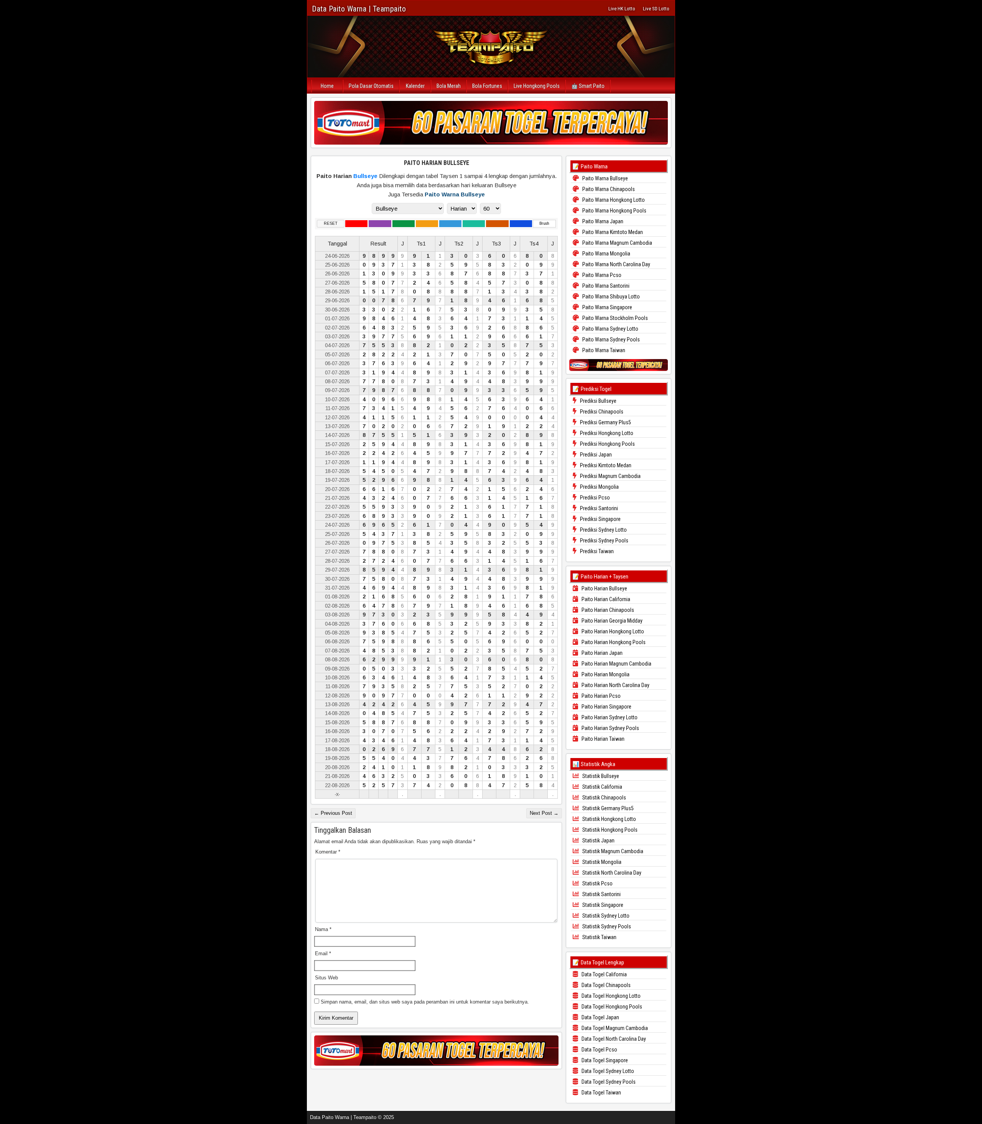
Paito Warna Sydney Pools (610, 339)
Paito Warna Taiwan (603, 350)
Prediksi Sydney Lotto (603, 530)
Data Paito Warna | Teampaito (359, 8)
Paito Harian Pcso (600, 696)
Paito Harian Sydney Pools (609, 728)
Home (327, 86)
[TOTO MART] (491, 123)
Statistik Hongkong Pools (609, 830)
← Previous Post (333, 813)
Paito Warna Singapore (606, 307)
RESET (331, 223)
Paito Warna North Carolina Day (615, 264)
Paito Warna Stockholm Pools (614, 318)
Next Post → (544, 813)
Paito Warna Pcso (601, 275)
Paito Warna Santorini (605, 286)
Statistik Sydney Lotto (605, 916)
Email (323, 953)
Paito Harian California (605, 599)
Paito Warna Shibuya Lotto (610, 296)
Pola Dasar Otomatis (371, 86)
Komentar (327, 852)
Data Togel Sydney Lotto (607, 1071)
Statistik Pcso (597, 883)
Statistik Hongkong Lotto (608, 819)
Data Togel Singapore (604, 1060)
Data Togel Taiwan (600, 1092)
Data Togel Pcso (598, 1050)
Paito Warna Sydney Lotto (609, 329)
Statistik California (601, 787)
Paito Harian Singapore (605, 707)
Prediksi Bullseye (597, 401)
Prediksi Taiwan (596, 551)
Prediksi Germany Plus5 (605, 422)
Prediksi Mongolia (599, 487)
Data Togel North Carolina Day (613, 1039)
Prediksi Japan (595, 455)
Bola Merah (449, 86)
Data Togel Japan (599, 1017)
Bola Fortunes (487, 86)
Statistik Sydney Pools (606, 926)
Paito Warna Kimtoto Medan (612, 232)
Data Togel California (603, 974)
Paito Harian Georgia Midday (611, 621)
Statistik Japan (598, 840)
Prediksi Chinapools (601, 412)
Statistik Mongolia (601, 862)
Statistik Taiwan (598, 937)
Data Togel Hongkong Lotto (610, 996)
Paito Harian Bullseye (436, 162)
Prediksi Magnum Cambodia (610, 476)
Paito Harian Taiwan (602, 739)
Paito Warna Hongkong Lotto (613, 200)
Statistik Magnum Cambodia (612, 851)
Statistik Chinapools (603, 797)
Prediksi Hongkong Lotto (606, 433)
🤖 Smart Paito (588, 86)
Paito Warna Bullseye (455, 194)
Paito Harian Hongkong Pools (613, 642)
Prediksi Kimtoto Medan (605, 465)
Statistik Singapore (602, 905)
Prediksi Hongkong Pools (607, 444)
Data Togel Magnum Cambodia (614, 1028)
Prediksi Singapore (600, 519)
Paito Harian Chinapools (607, 610)
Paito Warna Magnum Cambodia (616, 243)
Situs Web (326, 978)
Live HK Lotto (621, 9)
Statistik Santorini (601, 894)
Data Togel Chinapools (605, 985)
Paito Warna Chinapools (608, 189)
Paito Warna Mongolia (605, 254)
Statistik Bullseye (600, 776)
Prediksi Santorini (598, 508)
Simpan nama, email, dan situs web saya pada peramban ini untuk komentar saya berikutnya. (425, 1002)
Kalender (415, 86)
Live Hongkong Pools (537, 86)
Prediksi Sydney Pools (603, 540)
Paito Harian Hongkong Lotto (612, 631)
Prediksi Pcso (594, 497)
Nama (323, 929)
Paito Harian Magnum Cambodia (615, 664)
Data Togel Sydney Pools (608, 1082)
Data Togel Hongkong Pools (611, 1007)
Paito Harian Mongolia (604, 674)
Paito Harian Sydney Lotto (609, 717)
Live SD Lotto (656, 9)
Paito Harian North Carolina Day (614, 685)
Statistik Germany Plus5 (607, 808)
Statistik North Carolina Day (611, 873)
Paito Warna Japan (602, 221)
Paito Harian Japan (601, 653)
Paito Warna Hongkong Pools (613, 211)
